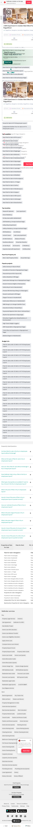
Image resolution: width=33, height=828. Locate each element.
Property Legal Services (8, 618)
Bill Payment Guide (22, 677)
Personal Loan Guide (23, 673)
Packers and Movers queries (9, 721)
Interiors (20, 618)
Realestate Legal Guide (8, 681)
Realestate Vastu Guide (8, 673)
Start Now (8, 62)
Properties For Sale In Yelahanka (11, 598)
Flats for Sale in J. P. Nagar (10, 572)
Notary (16, 772)
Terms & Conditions (22, 803)
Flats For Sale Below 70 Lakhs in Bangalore (14, 585)
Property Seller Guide (23, 651)
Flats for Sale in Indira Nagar (10, 565)
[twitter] (12, 816)
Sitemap (22, 806)
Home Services (24, 721)
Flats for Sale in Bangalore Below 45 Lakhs (13, 578)
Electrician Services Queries (9, 765)
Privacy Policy (6, 806)
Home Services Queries (8, 725)
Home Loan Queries (20, 655)
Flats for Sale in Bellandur (10, 567)
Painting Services (21, 725)
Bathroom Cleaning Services (10, 739)
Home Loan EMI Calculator (9, 629)
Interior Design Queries (22, 666)
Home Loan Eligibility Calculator (11, 637)
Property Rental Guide (8, 714)
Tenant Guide (6, 717)
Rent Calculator (22, 710)
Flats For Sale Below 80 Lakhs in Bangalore (14, 588)
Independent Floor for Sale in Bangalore (15, 600)
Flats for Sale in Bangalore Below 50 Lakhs (13, 581)
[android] (11, 811)
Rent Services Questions (8, 710)
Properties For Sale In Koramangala (12, 595)
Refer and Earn (6, 699)
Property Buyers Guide (8, 651)
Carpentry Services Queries (9, 757)
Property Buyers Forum (8, 648)
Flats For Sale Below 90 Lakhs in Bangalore (14, 590)
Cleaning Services (7, 732)
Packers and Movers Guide (19, 717)
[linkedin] (21, 816)
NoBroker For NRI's (19, 622)
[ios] (22, 811)
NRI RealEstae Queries (22, 670)
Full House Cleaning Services (10, 743)
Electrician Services (7, 761)
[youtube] (25, 816)
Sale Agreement (6, 622)
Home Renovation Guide (9, 659)
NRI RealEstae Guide (7, 670)
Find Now (16, 787)
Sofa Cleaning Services (8, 736)
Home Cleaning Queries (8, 750)
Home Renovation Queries (9, 662)
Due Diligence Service (8, 688)
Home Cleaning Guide (8, 747)
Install (28, 2)
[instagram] (16, 816)
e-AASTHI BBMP (22, 684)
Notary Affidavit (18, 776)
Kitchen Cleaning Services (21, 732)
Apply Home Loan (7, 640)
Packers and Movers (18, 699)
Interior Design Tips (7, 666)
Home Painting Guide (8, 728)
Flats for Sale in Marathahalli (10, 558)
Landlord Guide (21, 714)
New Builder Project (7, 626)
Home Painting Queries (22, 728)
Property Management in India (10, 703)
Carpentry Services (7, 754)
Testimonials (14, 806)
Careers (13, 803)
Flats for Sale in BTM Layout (10, 574)
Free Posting (16, 797)
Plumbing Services (7, 769)
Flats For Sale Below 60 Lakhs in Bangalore (14, 583)
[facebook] (8, 816)
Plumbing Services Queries (22, 769)
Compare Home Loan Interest (10, 644)
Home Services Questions (9, 706)
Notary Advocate (6, 776)
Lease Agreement (7, 772)
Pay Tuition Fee (19, 695)
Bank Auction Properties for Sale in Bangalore (16, 603)
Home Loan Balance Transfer (10, 633)
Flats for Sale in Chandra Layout (11, 569)
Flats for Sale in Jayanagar (10, 576)
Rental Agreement (7, 695)
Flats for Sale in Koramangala (11, 555)
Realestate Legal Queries (9, 684)
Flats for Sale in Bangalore (12, 553)
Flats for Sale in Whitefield (10, 562)
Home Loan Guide (7, 655)
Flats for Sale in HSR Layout (10, 560)
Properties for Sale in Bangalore (13, 592)
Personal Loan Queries (8, 677)
